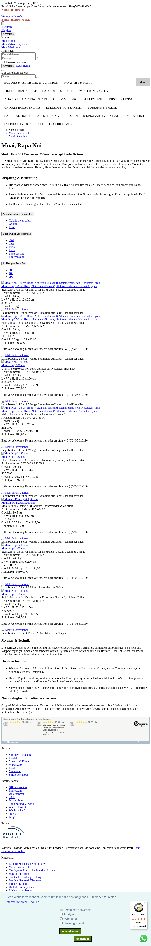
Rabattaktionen (17, 115)
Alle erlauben (70, 931)
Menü (142, 82)
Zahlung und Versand (21, 803)
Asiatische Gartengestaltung (29, 99)
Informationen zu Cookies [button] (22, 902)
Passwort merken (15, 62)
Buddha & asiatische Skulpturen (31, 82)
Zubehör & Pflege (102, 107)
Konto (12, 768)
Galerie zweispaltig (17, 214)
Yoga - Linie (135, 115)
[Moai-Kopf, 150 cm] (14, 590)
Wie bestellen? (17, 810)
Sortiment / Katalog (20, 754)
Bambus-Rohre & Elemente (81, 99)
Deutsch (6, 26)
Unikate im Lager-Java (22, 107)
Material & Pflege (19, 761)
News (12, 813)
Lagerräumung (62, 124)
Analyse (69, 914)
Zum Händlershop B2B (16, 19)
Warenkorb (15, 764)
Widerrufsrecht (17, 807)
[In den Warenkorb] (2, 310)
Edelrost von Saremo (64, 107)
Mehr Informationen (17, 309)
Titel (11, 240)
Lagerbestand (17, 233)
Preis (12, 246)
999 (11, 276)
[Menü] (145, 903)
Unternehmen (17, 793)
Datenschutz (16, 800)
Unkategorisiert (74, 923)
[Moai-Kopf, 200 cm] (14, 545)
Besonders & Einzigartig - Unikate (92, 115)
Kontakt (13, 758)
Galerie (13, 223)
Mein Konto (8, 40)
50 (14, 263)
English (6, 30)
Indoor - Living (121, 99)
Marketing (70, 918)
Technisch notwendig (78, 909)
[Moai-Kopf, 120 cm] (14, 453)
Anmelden (8, 33)
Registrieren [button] (23, 65)
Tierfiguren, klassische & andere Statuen (38, 90)
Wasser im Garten (93, 90)
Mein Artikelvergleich (14, 44)
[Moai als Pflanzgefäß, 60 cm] (19, 499)
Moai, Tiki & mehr (78, 82)
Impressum (15, 790)
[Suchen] (37, 77)
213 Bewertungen (12, 742)
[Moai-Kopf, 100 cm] (14, 361)
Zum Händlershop (12, 9)
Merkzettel (15, 771)
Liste (12, 227)
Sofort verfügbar (18, 774)
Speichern (82, 938)
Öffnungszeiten (18, 787)
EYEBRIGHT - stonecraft (23, 124)
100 (11, 273)
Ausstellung (48, 115)
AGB (12, 797)
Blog (12, 817)
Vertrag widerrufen (12, 16)
